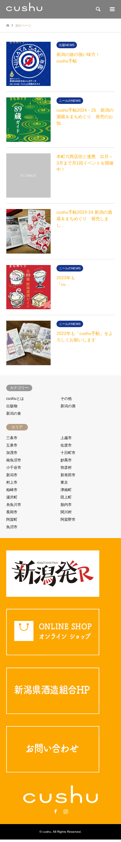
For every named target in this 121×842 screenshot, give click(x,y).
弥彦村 (66, 467)
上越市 (66, 438)
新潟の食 (13, 413)
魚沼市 (11, 527)
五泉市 (11, 445)
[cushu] (24, 9)
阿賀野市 (67, 519)
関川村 (66, 512)
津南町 (66, 490)
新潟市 (11, 475)
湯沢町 (11, 497)
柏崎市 (11, 490)
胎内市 (66, 504)
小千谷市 (13, 467)
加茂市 (11, 453)
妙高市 (66, 460)
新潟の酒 (67, 406)
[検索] (97, 9)
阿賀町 (11, 519)
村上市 (11, 482)
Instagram (66, 811)
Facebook (55, 811)
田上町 (66, 497)
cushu (47, 831)
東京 (64, 482)
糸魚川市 (13, 504)
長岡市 (11, 512)
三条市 (11, 438)
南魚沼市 (13, 460)
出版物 (11, 406)
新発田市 (67, 475)
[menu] (111, 9)
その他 (66, 398)
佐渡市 (66, 445)
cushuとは (15, 398)
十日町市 (67, 453)
